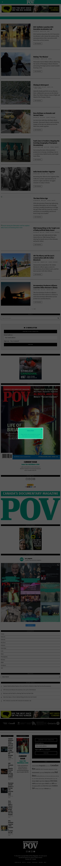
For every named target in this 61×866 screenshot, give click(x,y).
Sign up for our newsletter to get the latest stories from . (30, 435)
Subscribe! (30, 431)
